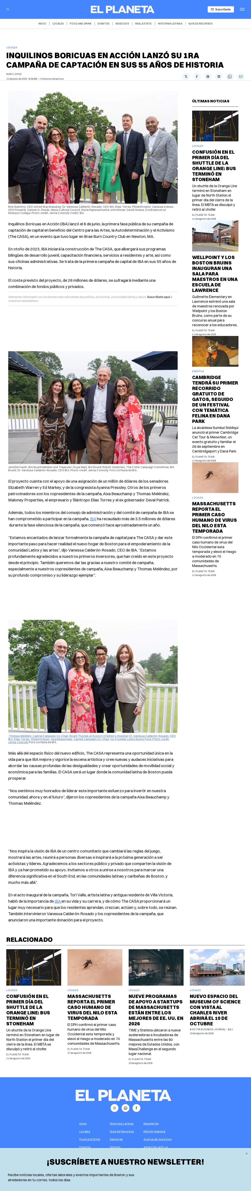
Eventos (103, 23)
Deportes (116, 1139)
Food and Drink (80, 23)
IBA (93, 518)
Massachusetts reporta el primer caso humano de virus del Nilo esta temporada (214, 517)
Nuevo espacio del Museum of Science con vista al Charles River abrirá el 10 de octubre (215, 1010)
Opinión (115, 1147)
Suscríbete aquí (158, 297)
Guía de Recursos (200, 23)
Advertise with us (156, 1147)
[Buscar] (7, 9)
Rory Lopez (14, 74)
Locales (58, 23)
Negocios (122, 23)
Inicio (42, 23)
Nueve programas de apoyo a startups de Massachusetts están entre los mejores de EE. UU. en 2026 (156, 1010)
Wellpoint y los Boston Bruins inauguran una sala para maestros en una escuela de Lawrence (214, 273)
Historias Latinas (170, 23)
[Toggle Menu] (242, 9)
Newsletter (151, 1123)
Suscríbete (223, 9)
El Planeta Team (203, 214)
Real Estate (143, 23)
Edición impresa (155, 1131)
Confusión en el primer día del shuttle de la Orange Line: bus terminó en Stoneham (214, 165)
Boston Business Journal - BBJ (211, 1029)
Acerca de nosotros (158, 1139)
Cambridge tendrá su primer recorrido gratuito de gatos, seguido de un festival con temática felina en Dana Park (215, 399)
